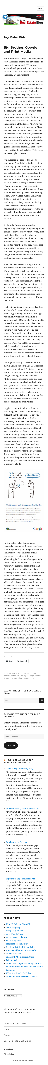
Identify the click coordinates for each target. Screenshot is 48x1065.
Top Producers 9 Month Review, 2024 (23, 808)
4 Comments (29, 678)
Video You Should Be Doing (18, 973)
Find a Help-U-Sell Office (15, 1024)
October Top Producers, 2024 (19, 768)
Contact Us (9, 1035)
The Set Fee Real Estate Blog (23, 1060)
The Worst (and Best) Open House (22, 976)
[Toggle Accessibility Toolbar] (5, 17)
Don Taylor (24, 676)
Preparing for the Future (17, 944)
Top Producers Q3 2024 (16, 842)
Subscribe (10, 745)
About (7, 1029)
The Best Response (15, 953)
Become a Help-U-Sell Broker (17, 1041)
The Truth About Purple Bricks (20, 957)
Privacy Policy (9, 1054)
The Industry (31, 673)
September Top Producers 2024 (20, 879)
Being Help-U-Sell (14, 931)
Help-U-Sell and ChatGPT (18, 924)
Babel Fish (15, 676)
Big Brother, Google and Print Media (20, 49)
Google (31, 676)
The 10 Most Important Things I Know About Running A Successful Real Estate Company (24, 966)
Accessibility (8, 1049)
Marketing (22, 673)
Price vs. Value (12, 960)
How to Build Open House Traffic (21, 950)
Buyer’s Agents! (13, 940)
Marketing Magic (14, 927)
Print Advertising (15, 678)
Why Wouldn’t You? (15, 934)
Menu (40, 8)
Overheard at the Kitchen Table (20, 947)
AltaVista (7, 676)
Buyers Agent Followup (16, 937)
